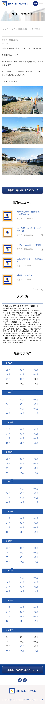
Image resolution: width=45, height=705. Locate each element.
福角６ (12, 338)
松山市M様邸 (24, 331)
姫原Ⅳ (18, 329)
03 (34, 370)
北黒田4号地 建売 (19, 324)
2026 (8, 363)
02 (21, 370)
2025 (8, 393)
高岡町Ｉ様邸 (18, 342)
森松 (8, 333)
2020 (8, 541)
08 (21, 379)
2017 (8, 630)
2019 (8, 571)
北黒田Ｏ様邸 (33, 324)
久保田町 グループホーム (20, 322)
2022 (8, 482)
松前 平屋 (13, 331)
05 (21, 374)
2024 (8, 422)
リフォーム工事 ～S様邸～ (30, 245)
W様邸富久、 (26, 311)
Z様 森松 (36, 311)
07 (7, 379)
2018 (8, 600)
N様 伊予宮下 (23, 306)
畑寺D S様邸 (11, 336)
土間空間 (10, 329)
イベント (7, 313)
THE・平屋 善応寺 (11, 311)
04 (7, 374)
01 (7, 370)
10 (7, 413)
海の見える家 (33, 333)
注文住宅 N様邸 (19, 333)
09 (34, 409)
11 (21, 413)
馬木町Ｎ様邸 (23, 340)
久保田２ (35, 322)
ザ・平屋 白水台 (15, 315)
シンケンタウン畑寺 (11, 317)
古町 (17, 326)
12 (34, 413)
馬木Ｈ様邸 (35, 340)
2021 (8, 511)
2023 (8, 452)
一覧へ (37, 289)
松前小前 (5, 43)
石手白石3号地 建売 (26, 336)
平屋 (31, 329)
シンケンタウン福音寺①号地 (21, 320)
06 (34, 374)
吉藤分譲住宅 (26, 326)
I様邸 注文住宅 (10, 306)
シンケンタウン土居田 (32, 315)
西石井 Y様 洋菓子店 (26, 338)
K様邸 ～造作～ (25, 275)
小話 (25, 329)
